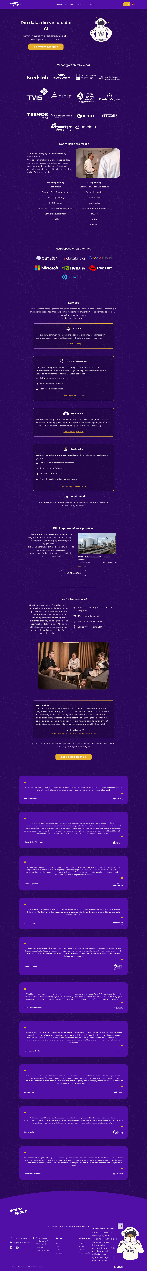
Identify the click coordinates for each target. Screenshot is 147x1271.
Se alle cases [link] (73, 573)
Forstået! (118, 1267)
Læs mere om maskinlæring (73, 486)
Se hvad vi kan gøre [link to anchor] (46, 46)
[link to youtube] (17, 1247)
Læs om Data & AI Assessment (74, 396)
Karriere (82, 1250)
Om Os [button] (81, 4)
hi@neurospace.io (21, 1243)
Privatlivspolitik (85, 1253)
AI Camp (82, 1243)
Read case (82, 566)
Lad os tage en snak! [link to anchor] (73, 756)
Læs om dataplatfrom (73, 432)
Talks (58, 1250)
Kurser (81, 1246)
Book (127, 4)
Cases (72, 4)
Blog (92, 4)
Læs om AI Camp (73, 344)
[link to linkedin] (11, 1247)
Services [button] (60, 4)
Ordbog (59, 1253)
